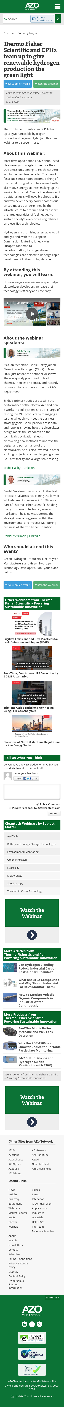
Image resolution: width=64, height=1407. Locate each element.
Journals (13, 1226)
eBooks (13, 1222)
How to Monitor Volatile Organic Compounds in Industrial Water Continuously (36, 1000)
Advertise (14, 1254)
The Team (38, 1226)
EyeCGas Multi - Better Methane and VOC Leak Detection (35, 1032)
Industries (38, 1212)
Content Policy (17, 1276)
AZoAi (35, 1159)
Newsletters (16, 1245)
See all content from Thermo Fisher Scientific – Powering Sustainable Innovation (31, 1076)
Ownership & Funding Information (16, 1284)
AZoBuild (14, 1168)
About (12, 1236)
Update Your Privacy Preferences (34, 1396)
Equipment (15, 1203)
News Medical (40, 1164)
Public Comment (50, 804)
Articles (13, 1194)
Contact (13, 1249)
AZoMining (15, 1173)
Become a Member (43, 1231)
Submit (54, 813)
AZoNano (14, 1155)
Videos (36, 1189)
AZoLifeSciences (41, 1168)
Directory (14, 1199)
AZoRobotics (16, 1159)
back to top (51, 1297)
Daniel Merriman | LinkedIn (22, 536)
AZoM (12, 1150)
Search (13, 1240)
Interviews (38, 1199)
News (12, 1189)
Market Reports (18, 1212)
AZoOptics (15, 1164)
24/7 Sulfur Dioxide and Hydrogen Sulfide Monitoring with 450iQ (36, 1061)
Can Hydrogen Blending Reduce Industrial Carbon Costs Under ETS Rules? (37, 968)
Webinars (14, 1208)
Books (12, 1217)
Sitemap (13, 1271)
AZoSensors (39, 1150)
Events (36, 1194)
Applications (39, 1208)
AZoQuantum (40, 1155)
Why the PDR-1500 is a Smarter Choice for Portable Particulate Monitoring (39, 1046)
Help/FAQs (38, 1222)
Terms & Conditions (20, 1259)
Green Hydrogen (27, 33)
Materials (37, 1217)
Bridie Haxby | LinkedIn (19, 468)
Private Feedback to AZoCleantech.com (36, 808)
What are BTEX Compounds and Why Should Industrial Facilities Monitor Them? (38, 983)
